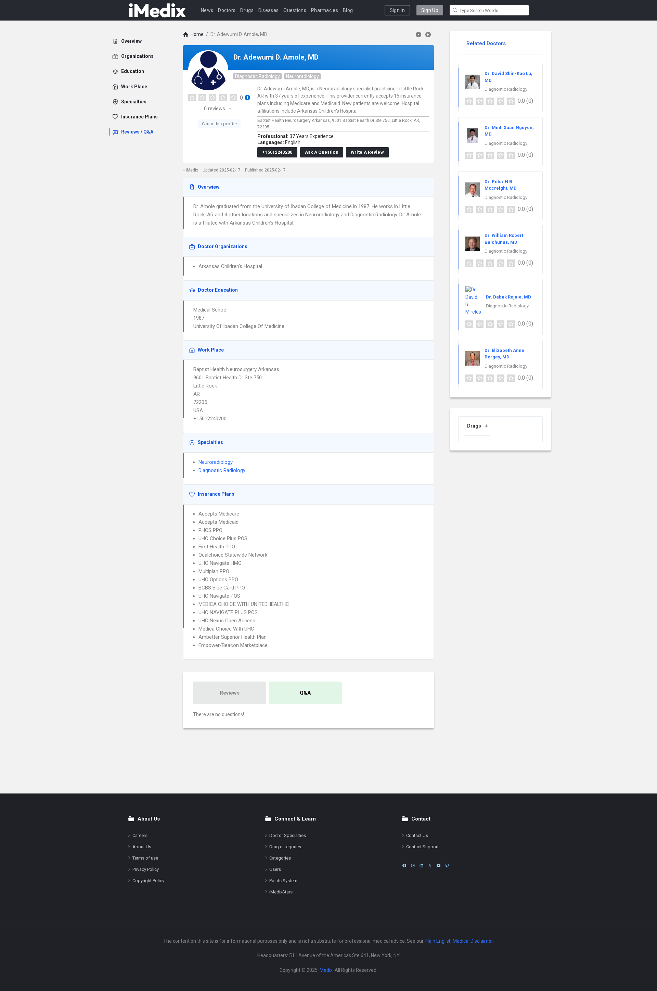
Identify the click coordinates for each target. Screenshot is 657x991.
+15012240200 (277, 152)
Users (275, 869)
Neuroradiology (302, 76)
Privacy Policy (145, 869)
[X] (430, 865)
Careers (139, 835)
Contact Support (422, 846)
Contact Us (417, 835)
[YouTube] (438, 865)
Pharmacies (324, 10)
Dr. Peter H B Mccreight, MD (501, 185)
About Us (141, 846)
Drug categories (285, 846)
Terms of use (145, 858)
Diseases (268, 10)
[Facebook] (404, 865)
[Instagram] (413, 865)
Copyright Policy (148, 880)
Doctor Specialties (287, 835)
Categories (280, 858)
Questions (294, 10)
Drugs (247, 10)
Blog (348, 10)
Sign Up (429, 10)
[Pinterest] (447, 865)
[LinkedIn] (421, 865)
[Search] (455, 10)
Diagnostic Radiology (257, 76)
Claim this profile (219, 123)
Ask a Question (321, 152)
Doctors (226, 10)
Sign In (397, 10)
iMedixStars (281, 891)
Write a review (367, 152)
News (207, 10)
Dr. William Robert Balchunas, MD (504, 239)
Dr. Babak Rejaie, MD (508, 297)
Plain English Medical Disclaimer (459, 941)
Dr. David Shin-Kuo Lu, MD (508, 77)
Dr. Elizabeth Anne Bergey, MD (504, 354)
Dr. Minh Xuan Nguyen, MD (509, 131)
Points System (283, 880)
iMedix (326, 970)
